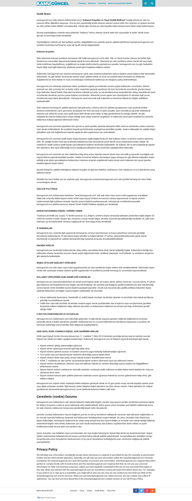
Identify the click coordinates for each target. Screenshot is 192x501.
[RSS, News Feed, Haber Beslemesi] (152, 490)
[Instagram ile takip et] (147, 490)
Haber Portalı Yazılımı (47, 498)
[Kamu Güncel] (53, 3)
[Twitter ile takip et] (141, 490)
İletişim (89, 491)
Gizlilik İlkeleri (99, 491)
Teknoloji (102, 3)
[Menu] (146, 3)
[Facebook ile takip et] (136, 490)
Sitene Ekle (111, 491)
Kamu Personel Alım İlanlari (120, 3)
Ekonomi (92, 3)
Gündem (82, 3)
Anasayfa (73, 491)
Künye (82, 491)
